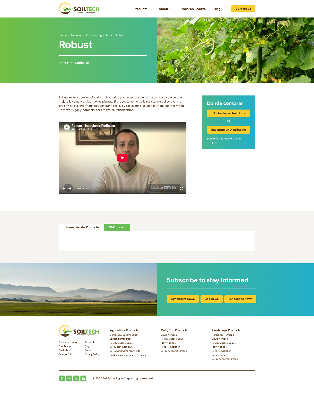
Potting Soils (218, 354)
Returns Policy (66, 354)
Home (63, 35)
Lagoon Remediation (120, 338)
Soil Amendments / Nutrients (125, 350)
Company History (68, 342)
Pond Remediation (170, 346)
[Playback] (64, 188)
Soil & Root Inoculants (121, 346)
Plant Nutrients (168, 342)
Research (90, 342)
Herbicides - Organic (223, 334)
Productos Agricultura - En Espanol (128, 354)
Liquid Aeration (169, 334)
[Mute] (70, 188)
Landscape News (240, 299)
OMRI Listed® (66, 350)
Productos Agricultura (99, 35)
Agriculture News (183, 299)
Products (76, 35)
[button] (142, 9)
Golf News (212, 299)
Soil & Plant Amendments (174, 350)
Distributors (65, 346)
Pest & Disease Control (122, 342)
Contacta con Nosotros (229, 113)
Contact (89, 350)
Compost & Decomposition (124, 334)
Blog (87, 346)
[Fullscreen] (181, 188)
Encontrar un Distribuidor (228, 130)
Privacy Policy (92, 354)
